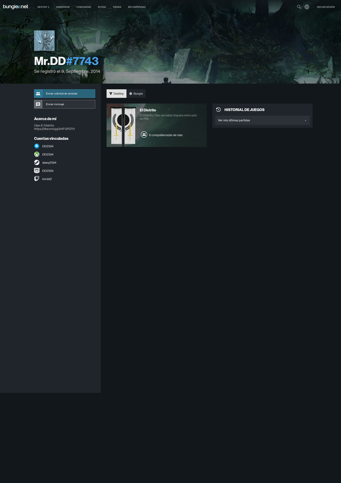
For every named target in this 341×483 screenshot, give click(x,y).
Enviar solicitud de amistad (61, 93)
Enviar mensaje (55, 104)
